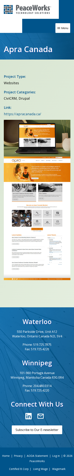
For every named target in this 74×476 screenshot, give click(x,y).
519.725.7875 (42, 344)
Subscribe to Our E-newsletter (37, 430)
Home (6, 456)
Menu (64, 28)
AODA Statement (37, 456)
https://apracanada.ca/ (22, 114)
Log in (56, 456)
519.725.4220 (40, 349)
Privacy (18, 456)
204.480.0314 (42, 386)
